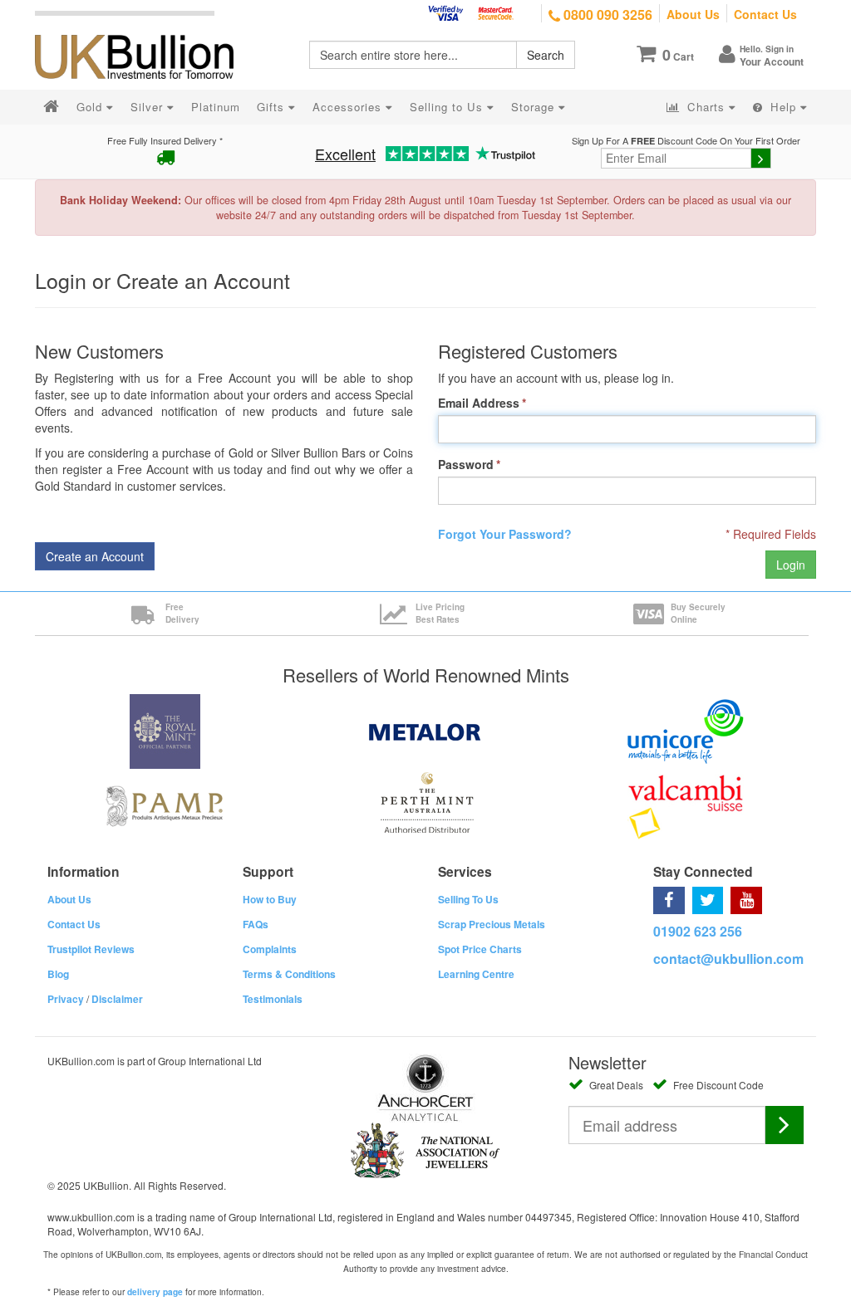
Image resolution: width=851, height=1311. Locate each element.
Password (466, 464)
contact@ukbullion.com (728, 958)
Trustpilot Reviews (91, 949)
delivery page (155, 1292)
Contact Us (765, 14)
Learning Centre (476, 973)
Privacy (65, 998)
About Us (693, 14)
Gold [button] (91, 107)
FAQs (255, 924)
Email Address (478, 402)
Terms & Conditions (289, 973)
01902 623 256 (697, 931)
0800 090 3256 (606, 14)
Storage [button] (534, 107)
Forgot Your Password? (505, 534)
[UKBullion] (145, 29)
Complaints (270, 949)
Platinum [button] (215, 107)
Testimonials (273, 998)
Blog (58, 973)
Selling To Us (468, 899)
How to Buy (270, 899)
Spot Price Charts (480, 949)
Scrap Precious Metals (491, 924)
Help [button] (783, 107)
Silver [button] (148, 107)
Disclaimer (117, 998)
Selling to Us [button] (448, 107)
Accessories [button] (349, 107)
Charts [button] (706, 107)
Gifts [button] (272, 107)
